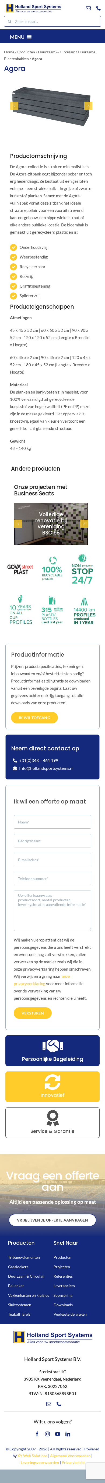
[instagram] (47, 1434)
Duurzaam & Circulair (56, 52)
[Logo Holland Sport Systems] (33, 4)
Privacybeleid (73, 1462)
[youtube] (57, 1434)
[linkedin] (67, 1434)
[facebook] (37, 1434)
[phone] (98, 8)
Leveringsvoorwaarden (40, 1462)
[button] (14, 106)
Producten (26, 52)
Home (9, 52)
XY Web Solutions (32, 1455)
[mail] (88, 8)
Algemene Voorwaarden (70, 1455)
